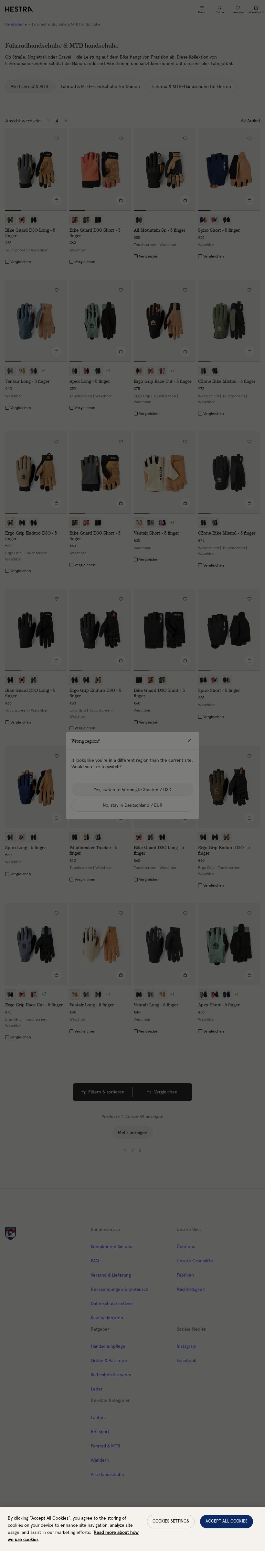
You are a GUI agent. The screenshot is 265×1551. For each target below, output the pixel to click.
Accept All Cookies (227, 1521)
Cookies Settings (171, 1521)
